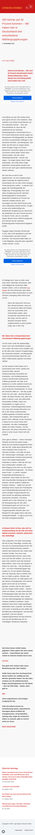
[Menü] (31, 6)
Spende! (5, 661)
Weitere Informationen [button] (17, 101)
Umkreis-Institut (12, 7)
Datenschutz (29, 830)
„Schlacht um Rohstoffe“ (11, 786)
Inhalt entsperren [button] (17, 98)
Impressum (18, 830)
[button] (3, 831)
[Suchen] (27, 8)
